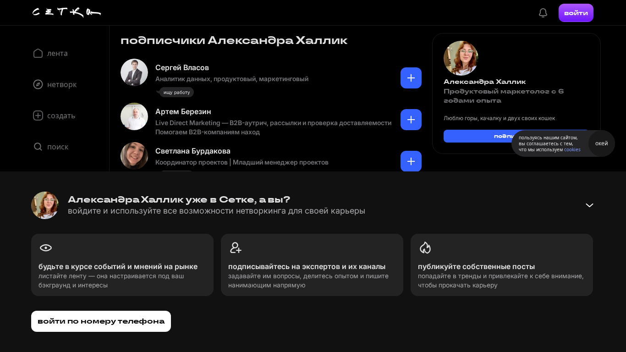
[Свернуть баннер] (589, 205)
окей (601, 143)
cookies (572, 149)
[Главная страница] (67, 12)
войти (576, 12)
